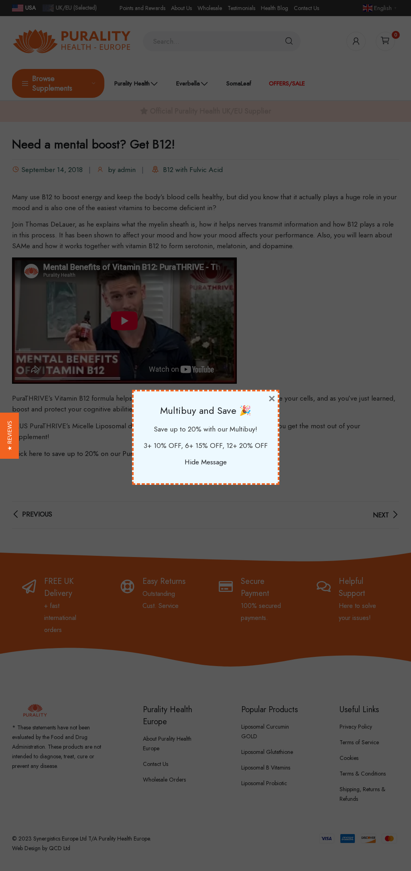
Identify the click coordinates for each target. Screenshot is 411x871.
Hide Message (206, 462)
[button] (9, 436)
